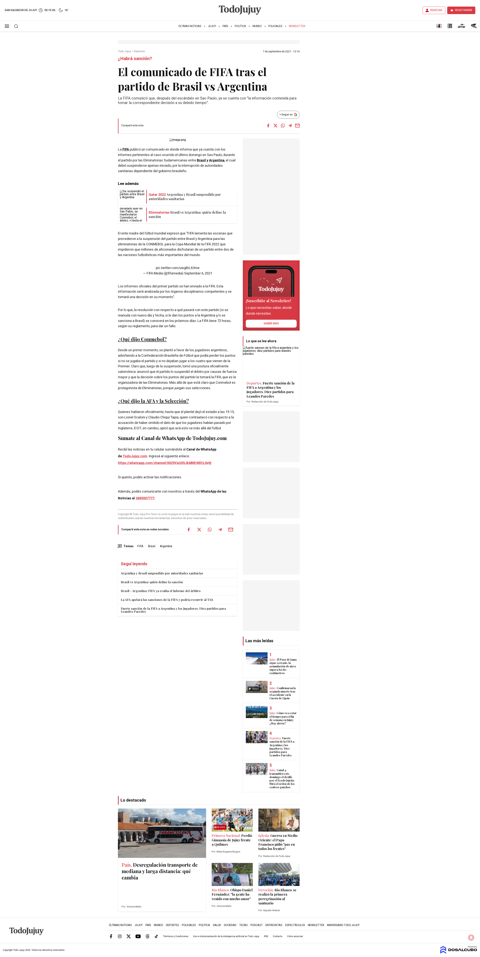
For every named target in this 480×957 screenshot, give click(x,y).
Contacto (277, 936)
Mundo (257, 26)
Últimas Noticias (189, 26)
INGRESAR (436, 10)
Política (240, 26)
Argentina (216, 160)
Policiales (275, 26)
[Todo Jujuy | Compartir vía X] (275, 125)
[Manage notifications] (471, 937)
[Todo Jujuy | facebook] (111, 936)
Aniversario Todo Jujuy (343, 925)
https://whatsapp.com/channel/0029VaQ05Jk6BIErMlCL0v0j (164, 463)
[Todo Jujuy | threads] (148, 936)
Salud (217, 925)
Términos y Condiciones (175, 936)
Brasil (201, 160)
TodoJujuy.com (135, 456)
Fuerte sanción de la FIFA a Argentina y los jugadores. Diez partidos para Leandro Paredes (173, 610)
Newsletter (297, 26)
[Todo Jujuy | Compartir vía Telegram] (290, 125)
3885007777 (145, 498)
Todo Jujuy (124, 51)
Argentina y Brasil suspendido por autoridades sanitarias (162, 573)
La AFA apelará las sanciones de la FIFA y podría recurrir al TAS (167, 600)
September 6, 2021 (198, 273)
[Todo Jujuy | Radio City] (450, 27)
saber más (271, 323)
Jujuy (212, 26)
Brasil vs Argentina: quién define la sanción (152, 582)
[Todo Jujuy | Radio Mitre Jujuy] (461, 27)
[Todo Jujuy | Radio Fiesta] (474, 27)
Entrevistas (274, 925)
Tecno (243, 925)
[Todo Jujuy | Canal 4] (439, 27)
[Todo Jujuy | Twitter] (129, 936)
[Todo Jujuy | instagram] (120, 936)
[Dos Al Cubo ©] (458, 952)
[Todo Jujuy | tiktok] (156, 936)
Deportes (140, 51)
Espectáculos (295, 925)
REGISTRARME (463, 10)
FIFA (140, 546)
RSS (266, 936)
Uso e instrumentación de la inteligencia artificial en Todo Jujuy (226, 936)
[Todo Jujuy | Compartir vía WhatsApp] (282, 125)
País (225, 26)
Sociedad (230, 925)
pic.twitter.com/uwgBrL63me (178, 268)
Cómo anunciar (295, 936)
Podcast (256, 925)
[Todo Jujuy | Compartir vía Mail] (297, 125)
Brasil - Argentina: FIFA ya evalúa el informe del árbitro (161, 591)
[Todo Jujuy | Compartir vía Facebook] (268, 125)
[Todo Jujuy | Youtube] (138, 936)
